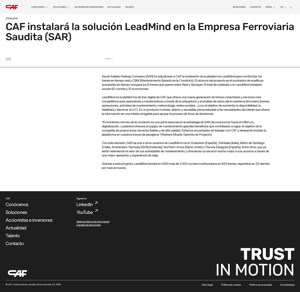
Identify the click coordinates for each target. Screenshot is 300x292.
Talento (129, 7)
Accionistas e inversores (89, 7)
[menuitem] (40, 7)
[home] (18, 7)
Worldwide (239, 7)
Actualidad (114, 7)
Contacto (255, 7)
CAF (8, 198)
